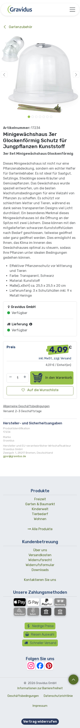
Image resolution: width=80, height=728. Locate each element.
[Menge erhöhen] (25, 377)
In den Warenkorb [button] (58, 378)
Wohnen (40, 519)
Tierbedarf (40, 514)
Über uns (40, 550)
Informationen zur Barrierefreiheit (40, 688)
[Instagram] (30, 665)
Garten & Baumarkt (40, 504)
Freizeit (40, 499)
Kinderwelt (40, 509)
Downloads (40, 570)
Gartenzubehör (20, 27)
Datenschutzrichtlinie (58, 696)
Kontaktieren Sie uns (40, 580)
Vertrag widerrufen (40, 721)
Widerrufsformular (40, 565)
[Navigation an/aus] (72, 9)
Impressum (40, 706)
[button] (4, 74)
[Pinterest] (49, 665)
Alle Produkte (42, 529)
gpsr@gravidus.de (14, 456)
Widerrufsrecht (40, 560)
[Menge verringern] (10, 377)
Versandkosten (40, 555)
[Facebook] (40, 665)
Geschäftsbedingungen (23, 696)
